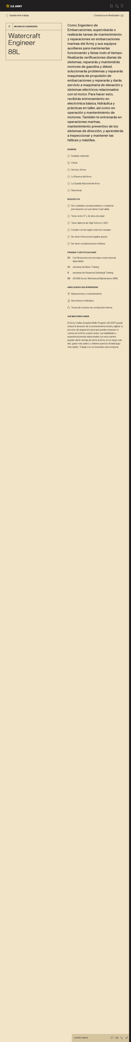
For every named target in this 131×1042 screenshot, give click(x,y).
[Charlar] (112, 1038)
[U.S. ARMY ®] (14, 6)
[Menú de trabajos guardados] (111, 6)
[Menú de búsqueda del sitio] (116, 6)
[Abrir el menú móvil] (122, 5)
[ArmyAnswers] (126, 1038)
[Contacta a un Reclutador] (116, 1038)
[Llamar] (121, 1038)
